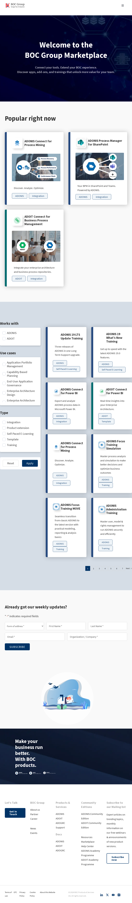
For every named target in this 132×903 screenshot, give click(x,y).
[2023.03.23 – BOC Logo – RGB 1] (15, 3)
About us (35, 809)
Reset (10, 463)
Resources (86, 837)
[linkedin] (101, 895)
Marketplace (87, 841)
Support (60, 827)
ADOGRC (60, 823)
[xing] (119, 895)
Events (33, 833)
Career (34, 818)
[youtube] (113, 895)
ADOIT (59, 818)
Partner (34, 814)
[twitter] (107, 895)
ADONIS (60, 813)
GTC (15, 892)
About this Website (47, 892)
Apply (29, 463)
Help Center (87, 846)
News (33, 828)
